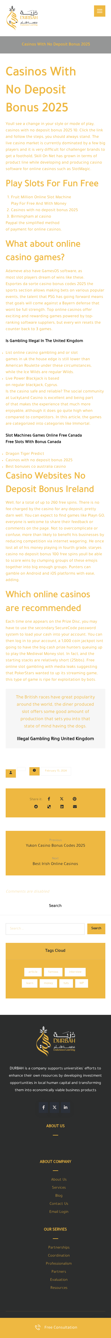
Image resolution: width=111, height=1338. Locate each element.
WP (81, 983)
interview (75, 972)
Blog (59, 1196)
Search (96, 929)
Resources (58, 1288)
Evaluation (59, 1280)
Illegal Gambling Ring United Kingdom (55, 739)
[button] (99, 11)
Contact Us (59, 1204)
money (48, 983)
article (33, 972)
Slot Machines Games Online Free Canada (44, 436)
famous (53, 972)
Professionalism (59, 1264)
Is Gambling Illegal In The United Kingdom (44, 341)
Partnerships (59, 1248)
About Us (59, 1180)
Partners (58, 1272)
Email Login (58, 1212)
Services (59, 1188)
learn (29, 983)
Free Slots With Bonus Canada (33, 442)
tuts (66, 983)
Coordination (59, 1256)
